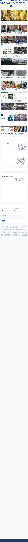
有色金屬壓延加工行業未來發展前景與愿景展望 (6, 122)
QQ (14, 210)
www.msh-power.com (6, 144)
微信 (2, 210)
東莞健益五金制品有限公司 (5, 5)
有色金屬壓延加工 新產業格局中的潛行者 (6, 32)
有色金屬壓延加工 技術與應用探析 (6, 19)
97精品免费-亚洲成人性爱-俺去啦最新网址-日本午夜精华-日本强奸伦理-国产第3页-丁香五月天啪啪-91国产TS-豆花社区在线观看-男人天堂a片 (14, 2)
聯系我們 (3, 138)
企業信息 (3, 169)
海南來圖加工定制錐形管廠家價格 (19, 133)
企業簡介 (17, 138)
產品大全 (2, 22)
